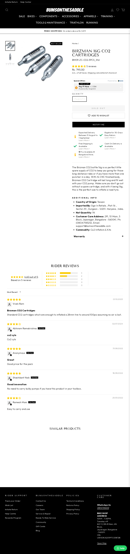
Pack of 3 (80, 99)
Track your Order (12, 501)
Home (75, 43)
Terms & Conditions (75, 501)
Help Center (25, 2)
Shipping (91, 73)
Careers (39, 505)
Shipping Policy (73, 509)
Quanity (78, 94)
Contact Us (41, 501)
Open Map (102, 543)
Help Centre (10, 513)
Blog (38, 530)
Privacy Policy (72, 513)
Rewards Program (13, 518)
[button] (79, 66)
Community (41, 522)
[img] (14, 299)
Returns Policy (72, 505)
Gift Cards (40, 526)
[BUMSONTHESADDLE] (65, 10)
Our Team (40, 509)
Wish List (9, 505)
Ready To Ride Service (46, 518)
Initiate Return (11, 2)
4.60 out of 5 (31, 276)
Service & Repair (43, 513)
